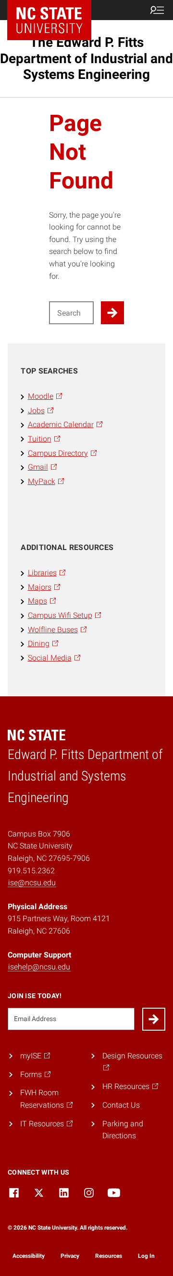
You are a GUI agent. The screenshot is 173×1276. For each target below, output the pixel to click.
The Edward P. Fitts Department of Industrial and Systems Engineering (86, 58)
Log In (146, 1256)
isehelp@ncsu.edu (39, 966)
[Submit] (153, 1019)
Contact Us (121, 1105)
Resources (108, 1256)
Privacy (70, 1256)
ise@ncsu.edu (32, 882)
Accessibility (28, 1256)
